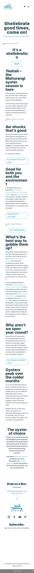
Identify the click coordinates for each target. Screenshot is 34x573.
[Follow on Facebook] (14, 517)
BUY (17, 63)
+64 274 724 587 (17, 493)
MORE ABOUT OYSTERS (13, 215)
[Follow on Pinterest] (25, 517)
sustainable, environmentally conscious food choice (16, 192)
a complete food (22, 194)
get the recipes (17, 230)
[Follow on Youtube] (19, 517)
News (28, 36)
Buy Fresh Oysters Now (16, 161)
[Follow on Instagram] (8, 517)
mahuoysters (10, 36)
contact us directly (21, 456)
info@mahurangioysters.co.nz (17, 491)
